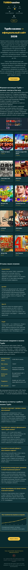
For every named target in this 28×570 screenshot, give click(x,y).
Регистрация (14, 79)
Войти (14, 20)
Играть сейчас (14, 538)
